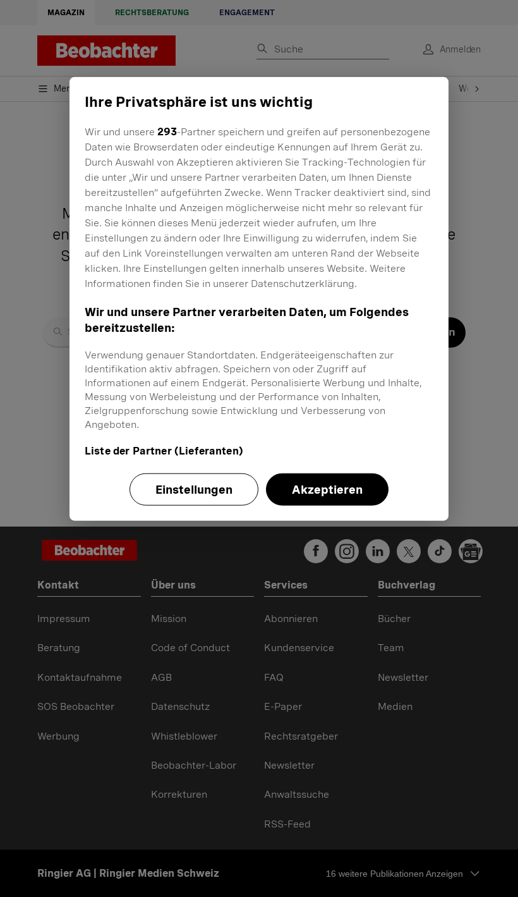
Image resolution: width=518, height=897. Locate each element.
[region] (259, 299)
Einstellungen (193, 489)
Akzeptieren (327, 489)
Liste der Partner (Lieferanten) (164, 451)
